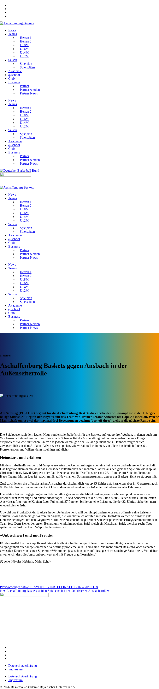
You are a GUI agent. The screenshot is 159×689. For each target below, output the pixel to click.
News (12, 30)
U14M (24, 52)
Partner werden (30, 89)
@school (14, 75)
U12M (24, 56)
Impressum (15, 669)
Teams (12, 34)
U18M (24, 45)
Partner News (29, 93)
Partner (24, 86)
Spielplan (26, 63)
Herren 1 (25, 37)
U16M (24, 49)
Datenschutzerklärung (22, 665)
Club (11, 78)
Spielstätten (27, 67)
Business (14, 82)
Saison (12, 60)
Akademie (15, 71)
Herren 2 (25, 41)
